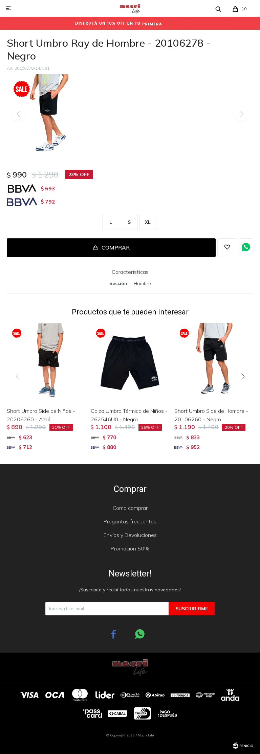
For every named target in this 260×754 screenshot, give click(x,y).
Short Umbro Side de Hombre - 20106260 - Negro (211, 415)
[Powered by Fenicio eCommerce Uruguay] (243, 745)
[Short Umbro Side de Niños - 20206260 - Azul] (46, 362)
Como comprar (130, 507)
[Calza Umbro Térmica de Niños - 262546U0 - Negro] (130, 362)
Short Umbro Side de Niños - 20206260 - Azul (41, 415)
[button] (245, 390)
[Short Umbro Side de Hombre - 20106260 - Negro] (213, 362)
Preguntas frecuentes (130, 521)
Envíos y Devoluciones (130, 535)
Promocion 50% (130, 548)
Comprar (116, 247)
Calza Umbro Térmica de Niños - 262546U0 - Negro (129, 415)
